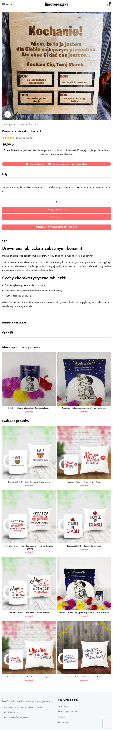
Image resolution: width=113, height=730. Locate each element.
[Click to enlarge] (7, 114)
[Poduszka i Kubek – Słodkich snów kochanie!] (84, 647)
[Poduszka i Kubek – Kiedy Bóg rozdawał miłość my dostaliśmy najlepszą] (29, 516)
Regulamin (63, 706)
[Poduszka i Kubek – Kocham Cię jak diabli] (84, 516)
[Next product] (109, 125)
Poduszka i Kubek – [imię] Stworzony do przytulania (29, 482)
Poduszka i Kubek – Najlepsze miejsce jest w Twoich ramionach (84, 613)
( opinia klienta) (24, 137)
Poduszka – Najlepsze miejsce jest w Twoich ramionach (84, 408)
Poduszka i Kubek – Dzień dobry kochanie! (84, 482)
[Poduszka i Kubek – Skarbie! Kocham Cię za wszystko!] (29, 647)
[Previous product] (102, 125)
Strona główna (9, 124)
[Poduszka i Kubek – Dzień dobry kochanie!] (84, 452)
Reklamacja (63, 722)
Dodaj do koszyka (56, 209)
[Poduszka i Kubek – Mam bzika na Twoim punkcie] (29, 583)
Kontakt (61, 717)
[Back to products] (105, 125)
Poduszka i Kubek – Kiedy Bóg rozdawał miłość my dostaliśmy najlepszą (29, 547)
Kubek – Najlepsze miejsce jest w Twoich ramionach (29, 408)
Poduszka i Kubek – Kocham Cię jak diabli (84, 546)
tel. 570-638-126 (11, 712)
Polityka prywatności (68, 711)
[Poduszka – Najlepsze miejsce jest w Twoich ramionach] (84, 379)
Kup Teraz (56, 217)
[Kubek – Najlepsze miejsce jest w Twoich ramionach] (29, 379)
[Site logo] (56, 4)
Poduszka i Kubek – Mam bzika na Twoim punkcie (29, 613)
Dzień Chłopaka (28, 124)
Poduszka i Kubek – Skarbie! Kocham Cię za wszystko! (29, 677)
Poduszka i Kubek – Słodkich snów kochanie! (84, 677)
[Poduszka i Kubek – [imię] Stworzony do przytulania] (29, 452)
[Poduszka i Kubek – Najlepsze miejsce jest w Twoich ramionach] (84, 583)
